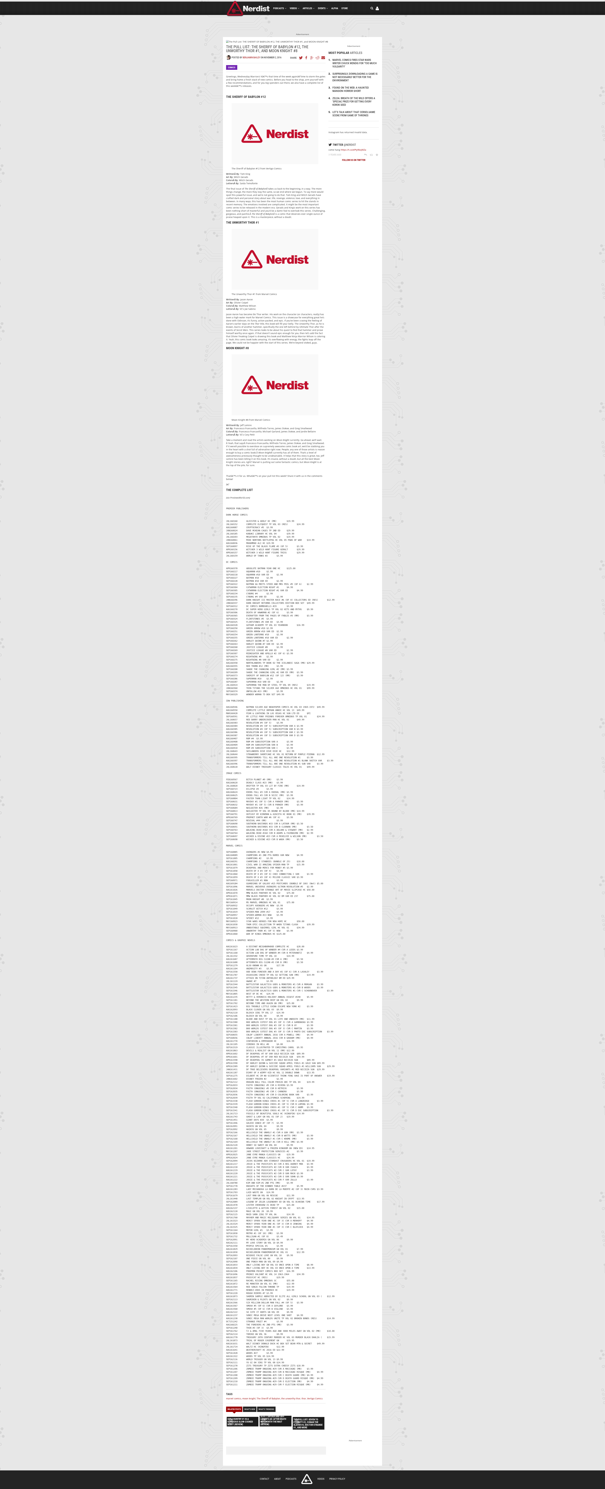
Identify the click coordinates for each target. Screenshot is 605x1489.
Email (323, 57)
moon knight (249, 1398)
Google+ (312, 57)
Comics (231, 67)
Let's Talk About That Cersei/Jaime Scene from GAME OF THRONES (353, 113)
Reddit (317, 57)
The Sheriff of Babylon (268, 1398)
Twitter (301, 57)
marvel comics (233, 1398)
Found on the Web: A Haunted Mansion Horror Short (350, 89)
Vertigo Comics (315, 1398)
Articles (307, 8)
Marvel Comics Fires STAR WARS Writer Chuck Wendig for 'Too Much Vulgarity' (354, 63)
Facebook (306, 57)
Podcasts (278, 8)
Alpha (334, 8)
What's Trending (266, 1409)
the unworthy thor (290, 1398)
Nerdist (248, 9)
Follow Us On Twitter (353, 160)
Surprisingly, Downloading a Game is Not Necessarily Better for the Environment (354, 77)
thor (304, 1398)
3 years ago (334, 154)
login (377, 8)
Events (322, 8)
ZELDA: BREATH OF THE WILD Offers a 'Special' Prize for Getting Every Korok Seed (353, 101)
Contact (264, 1478)
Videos (293, 8)
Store (344, 8)
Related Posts (234, 1409)
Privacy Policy (337, 1478)
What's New (249, 1409)
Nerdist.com (306, 1479)
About (277, 1478)
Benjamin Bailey (251, 57)
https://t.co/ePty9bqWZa (353, 149)
